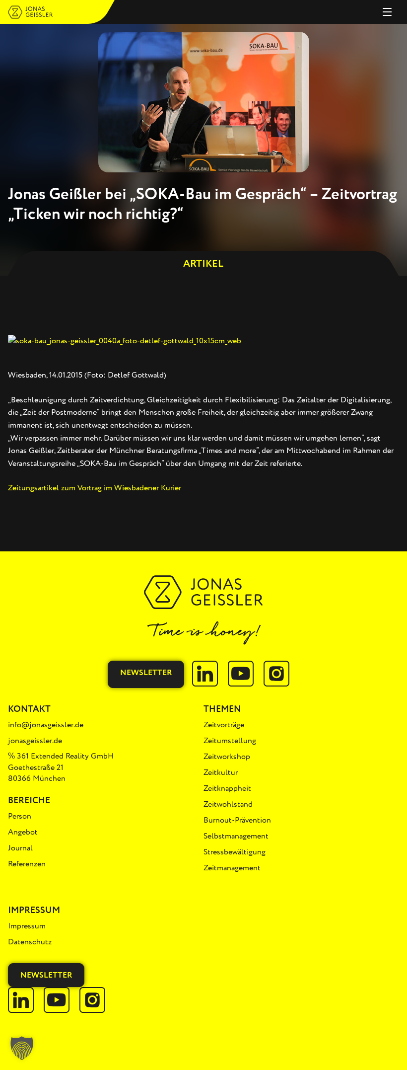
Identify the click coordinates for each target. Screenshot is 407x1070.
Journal (20, 848)
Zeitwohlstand (228, 804)
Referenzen (27, 864)
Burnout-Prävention (237, 820)
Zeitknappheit (227, 788)
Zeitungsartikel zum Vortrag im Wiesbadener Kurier (94, 488)
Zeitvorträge (224, 725)
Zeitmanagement (232, 868)
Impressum (27, 926)
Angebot (23, 832)
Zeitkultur (221, 772)
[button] (22, 1048)
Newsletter (146, 673)
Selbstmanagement (236, 836)
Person (19, 816)
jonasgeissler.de (35, 741)
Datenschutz (30, 942)
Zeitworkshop (227, 757)
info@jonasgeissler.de (45, 725)
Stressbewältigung (235, 852)
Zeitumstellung (230, 741)
